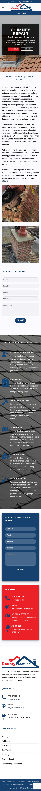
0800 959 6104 (21, 13)
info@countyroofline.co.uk (22, 609)
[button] (3, 7)
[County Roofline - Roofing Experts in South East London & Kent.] (22, 7)
